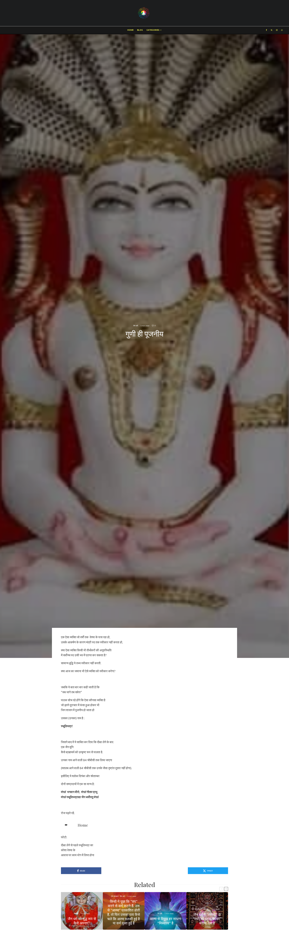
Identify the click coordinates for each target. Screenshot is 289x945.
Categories (152, 30)
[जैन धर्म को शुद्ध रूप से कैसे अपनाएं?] (82, 911)
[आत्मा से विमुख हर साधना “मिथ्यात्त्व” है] (165, 911)
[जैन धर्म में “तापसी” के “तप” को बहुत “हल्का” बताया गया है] (207, 911)
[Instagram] (276, 30)
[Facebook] (266, 30)
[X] (271, 30)
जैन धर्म (135, 326)
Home (130, 30)
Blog (140, 30)
